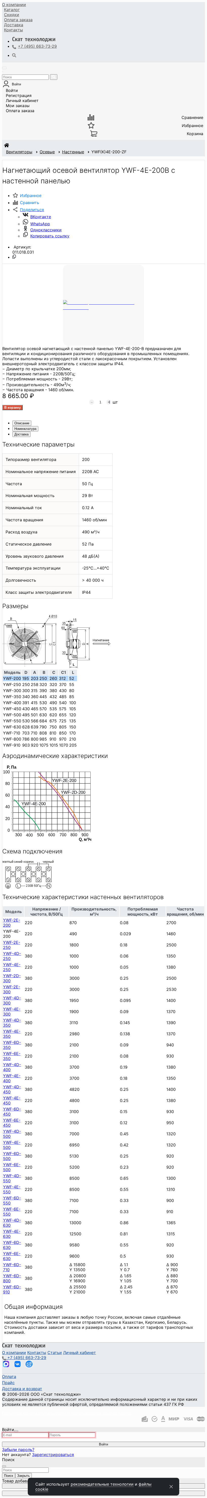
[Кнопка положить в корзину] (12, 407)
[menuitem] (14, 4)
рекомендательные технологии (102, 1484)
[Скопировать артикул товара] (14, 257)
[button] (28, 209)
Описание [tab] (21, 423)
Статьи (54, 1352)
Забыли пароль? (18, 1449)
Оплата (18, 19)
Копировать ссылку (49, 235)
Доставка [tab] (21, 434)
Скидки (11, 14)
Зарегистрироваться (53, 1454)
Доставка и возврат (22, 1388)
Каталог (12, 9)
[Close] (16, 1431)
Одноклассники (46, 229)
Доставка (13, 24)
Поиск (8, 1476)
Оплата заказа (20, 110)
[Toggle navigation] (4, 68)
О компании (14, 4)
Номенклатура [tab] (25, 429)
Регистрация (19, 95)
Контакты (13, 29)
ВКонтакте (40, 216)
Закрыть (23, 1476)
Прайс (8, 1382)
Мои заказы (18, 105)
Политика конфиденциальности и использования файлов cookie (66, 1413)
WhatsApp (40, 223)
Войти (12, 90)
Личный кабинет (22, 100)
